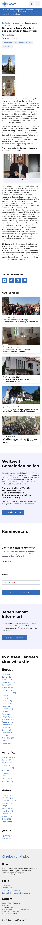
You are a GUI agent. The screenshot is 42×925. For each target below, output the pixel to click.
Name (5, 574)
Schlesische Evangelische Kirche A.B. (17, 43)
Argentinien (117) (8, 757)
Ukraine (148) (7, 741)
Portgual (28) (7, 717)
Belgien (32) (6, 677)
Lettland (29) (7, 703)
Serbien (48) (6, 727)
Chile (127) (6, 765)
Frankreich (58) (7, 687)
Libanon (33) (6, 814)
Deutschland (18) (8, 682)
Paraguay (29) (7, 773)
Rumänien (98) (8, 719)
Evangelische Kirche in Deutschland (16, 893)
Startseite (6, 23)
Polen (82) (6, 714)
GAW (12, 3)
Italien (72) (6, 695)
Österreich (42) (7, 711)
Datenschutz (7, 888)
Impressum (6, 885)
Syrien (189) (6, 819)
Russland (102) (7, 722)
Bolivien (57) (6, 760)
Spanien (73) (7, 735)
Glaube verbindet (15, 856)
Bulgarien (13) (7, 680)
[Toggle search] (37, 3)
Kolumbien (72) (8, 768)
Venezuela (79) (7, 781)
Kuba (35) (5, 770)
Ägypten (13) (7, 836)
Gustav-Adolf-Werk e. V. (11, 890)
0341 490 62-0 (13, 912)
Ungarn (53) (6, 743)
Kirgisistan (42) (7, 811)
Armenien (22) (7, 798)
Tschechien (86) (8, 738)
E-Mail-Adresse (8, 583)
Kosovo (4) (6, 698)
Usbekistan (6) (7, 822)
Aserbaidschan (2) (9, 800)
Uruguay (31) (7, 778)
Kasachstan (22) (8, 808)
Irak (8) (4, 806)
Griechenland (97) (9, 693)
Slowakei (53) (7, 730)
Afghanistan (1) (7, 795)
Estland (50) (6, 685)
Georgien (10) (7, 690)
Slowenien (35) (7, 733)
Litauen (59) (6, 706)
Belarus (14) (6, 674)
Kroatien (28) (7, 701)
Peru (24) (5, 776)
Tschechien (7, 47)
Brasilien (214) (7, 762)
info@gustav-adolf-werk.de (18, 909)
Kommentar (7, 561)
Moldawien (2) (7, 709)
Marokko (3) (6, 838)
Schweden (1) (7, 725)
